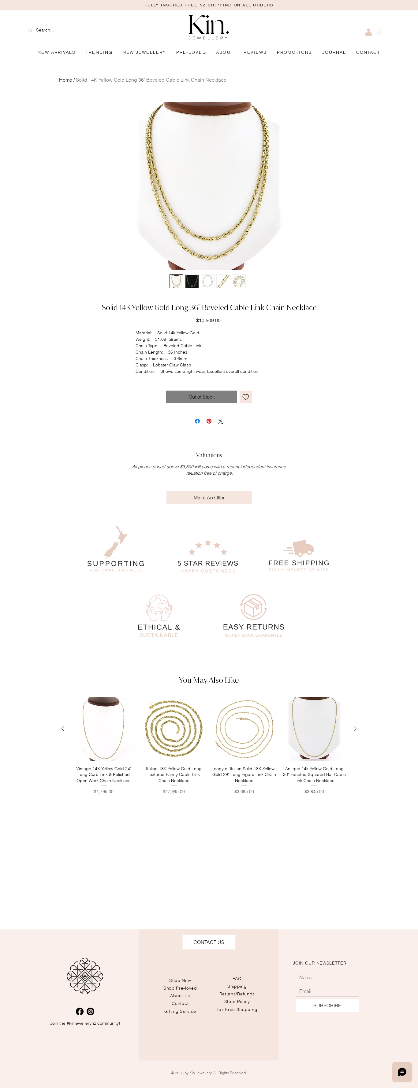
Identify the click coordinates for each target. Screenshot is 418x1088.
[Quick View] (104, 729)
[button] (294, 52)
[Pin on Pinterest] (209, 421)
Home (65, 80)
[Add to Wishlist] (246, 397)
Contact (180, 1003)
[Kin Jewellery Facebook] (80, 1011)
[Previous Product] (62, 728)
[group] (209, 746)
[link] (379, 32)
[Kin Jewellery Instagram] (90, 1011)
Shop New (180, 980)
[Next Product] (355, 728)
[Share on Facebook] (197, 421)
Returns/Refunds (237, 994)
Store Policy (237, 1001)
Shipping (237, 986)
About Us (180, 995)
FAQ (237, 978)
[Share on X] (220, 421)
